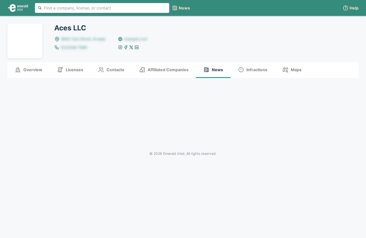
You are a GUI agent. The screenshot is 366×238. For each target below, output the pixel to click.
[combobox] (102, 8)
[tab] (28, 70)
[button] (351, 8)
